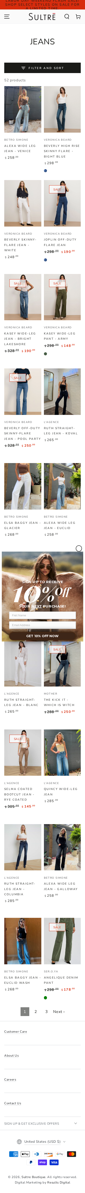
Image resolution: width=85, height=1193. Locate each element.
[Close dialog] (79, 548)
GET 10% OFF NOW (42, 636)
